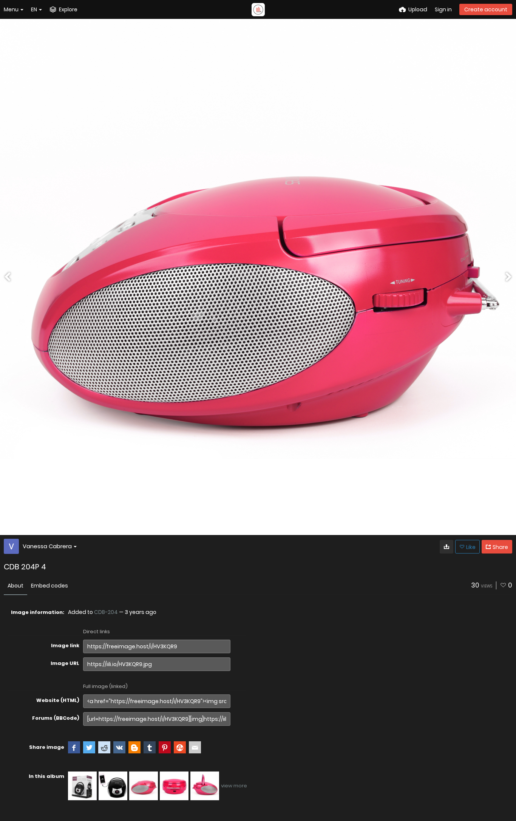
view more (234, 785)
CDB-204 (106, 612)
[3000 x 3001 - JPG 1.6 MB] (446, 547)
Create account (485, 9)
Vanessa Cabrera (47, 546)
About (15, 585)
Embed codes (49, 585)
